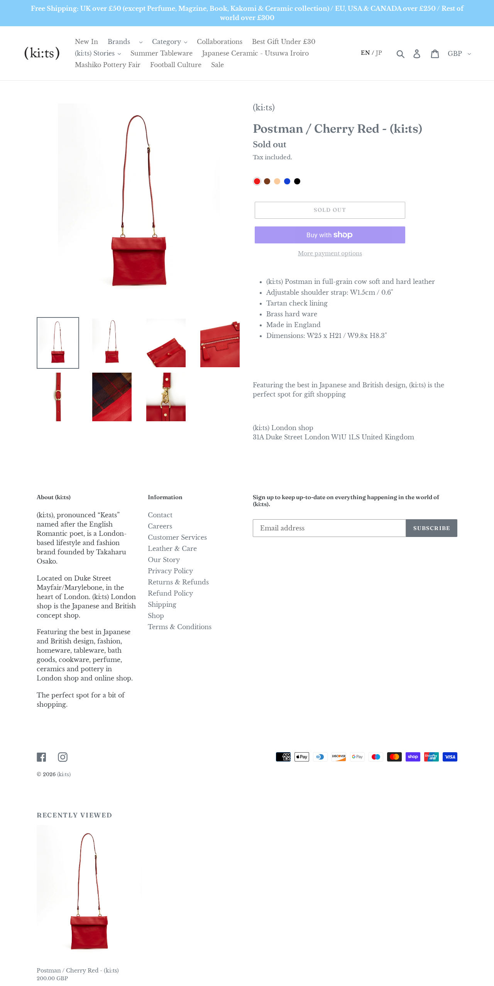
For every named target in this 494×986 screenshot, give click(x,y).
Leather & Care (172, 548)
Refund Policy (170, 593)
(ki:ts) (264, 108)
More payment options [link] (330, 253)
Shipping (162, 604)
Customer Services (177, 537)
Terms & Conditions (179, 627)
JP (379, 52)
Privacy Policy (170, 571)
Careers (160, 526)
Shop (156, 616)
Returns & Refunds (178, 582)
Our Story (164, 560)
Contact (160, 515)
